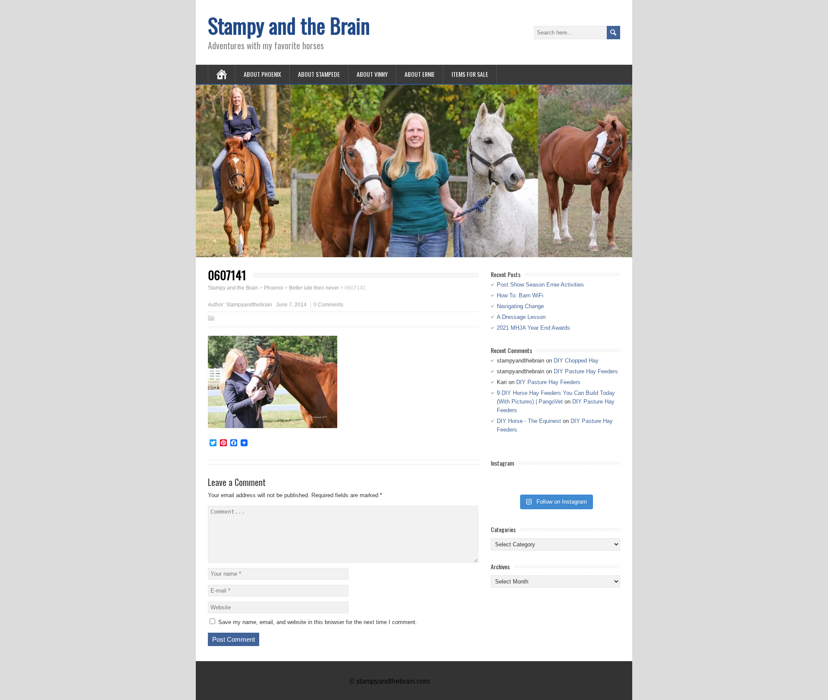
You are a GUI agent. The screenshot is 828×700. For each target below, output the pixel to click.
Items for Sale (470, 74)
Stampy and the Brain (289, 25)
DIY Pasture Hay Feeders (586, 371)
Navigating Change (520, 306)
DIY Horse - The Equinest (529, 421)
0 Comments (328, 305)
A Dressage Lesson (521, 317)
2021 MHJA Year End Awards (533, 328)
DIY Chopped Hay (576, 360)
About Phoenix (262, 74)
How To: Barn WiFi (520, 295)
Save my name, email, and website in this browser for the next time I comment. (317, 622)
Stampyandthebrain (249, 305)
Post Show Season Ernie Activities (540, 284)
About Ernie (420, 74)
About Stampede (319, 74)
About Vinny (372, 74)
